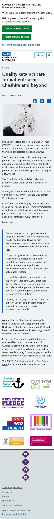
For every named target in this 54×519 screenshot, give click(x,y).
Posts (6, 67)
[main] (27, 222)
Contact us (7, 492)
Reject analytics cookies (17, 36)
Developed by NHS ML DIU (14, 514)
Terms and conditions (12, 505)
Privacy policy (8, 501)
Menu (40, 55)
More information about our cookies (21, 44)
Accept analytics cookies (17, 28)
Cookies (5, 496)
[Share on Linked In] (49, 102)
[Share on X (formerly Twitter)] (42, 102)
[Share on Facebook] (34, 102)
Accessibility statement (12, 487)
